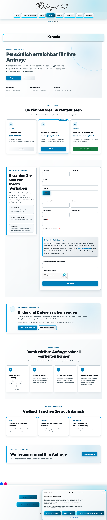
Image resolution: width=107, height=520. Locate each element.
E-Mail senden (53, 149)
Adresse (46, 198)
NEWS (80, 15)
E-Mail (45, 179)
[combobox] (46, 193)
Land (45, 219)
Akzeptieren (52, 513)
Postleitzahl (75, 210)
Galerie (59, 15)
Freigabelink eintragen (47, 327)
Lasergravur (69, 15)
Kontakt (50, 15)
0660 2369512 (15, 136)
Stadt (73, 201)
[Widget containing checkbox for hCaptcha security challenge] (55, 276)
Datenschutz (28, 497)
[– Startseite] (53, 6)
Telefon (45, 188)
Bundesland (47, 210)
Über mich (89, 15)
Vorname (46, 170)
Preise (42, 15)
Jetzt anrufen (28, 78)
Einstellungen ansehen (90, 513)
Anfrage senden (13, 78)
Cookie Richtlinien (73, 517)
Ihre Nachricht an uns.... (51, 229)
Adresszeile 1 (47, 201)
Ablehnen (68, 513)
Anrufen (21, 149)
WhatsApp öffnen (85, 149)
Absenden (70, 283)
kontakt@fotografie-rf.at (50, 136)
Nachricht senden (89, 454)
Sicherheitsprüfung (49, 270)
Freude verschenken (29, 15)
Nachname (75, 170)
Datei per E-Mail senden (27, 327)
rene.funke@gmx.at (84, 248)
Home (17, 15)
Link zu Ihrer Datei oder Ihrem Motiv (54, 261)
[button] (103, 493)
